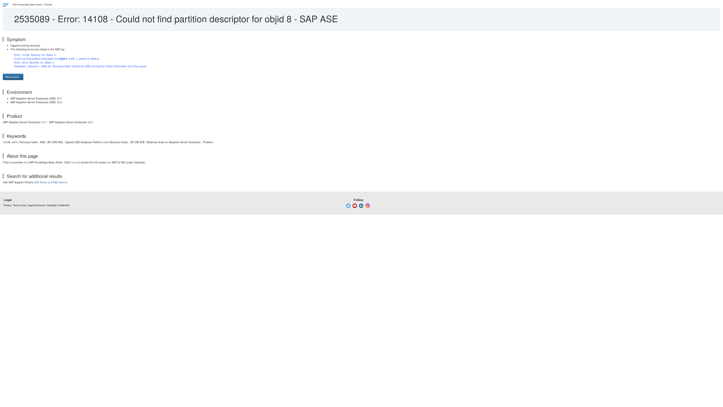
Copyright (52, 205)
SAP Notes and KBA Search (50, 182)
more (74, 162)
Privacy (7, 205)
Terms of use (19, 205)
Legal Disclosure (36, 205)
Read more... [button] (13, 77)
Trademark (63, 205)
